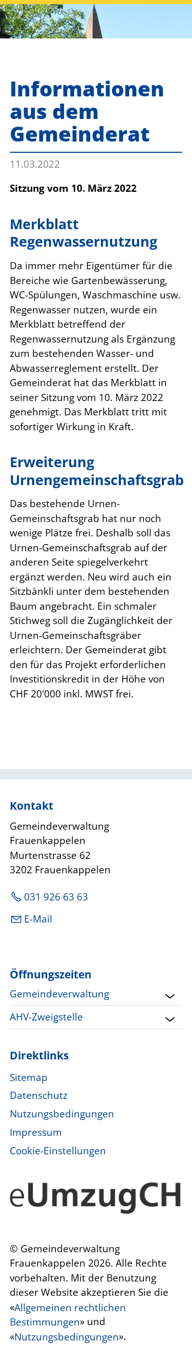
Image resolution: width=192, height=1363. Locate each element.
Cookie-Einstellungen (58, 1150)
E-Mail (38, 919)
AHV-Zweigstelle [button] (46, 1017)
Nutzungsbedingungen (62, 1113)
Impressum (36, 1132)
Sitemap (29, 1077)
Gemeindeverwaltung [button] (59, 993)
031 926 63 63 (56, 897)
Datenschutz (39, 1095)
